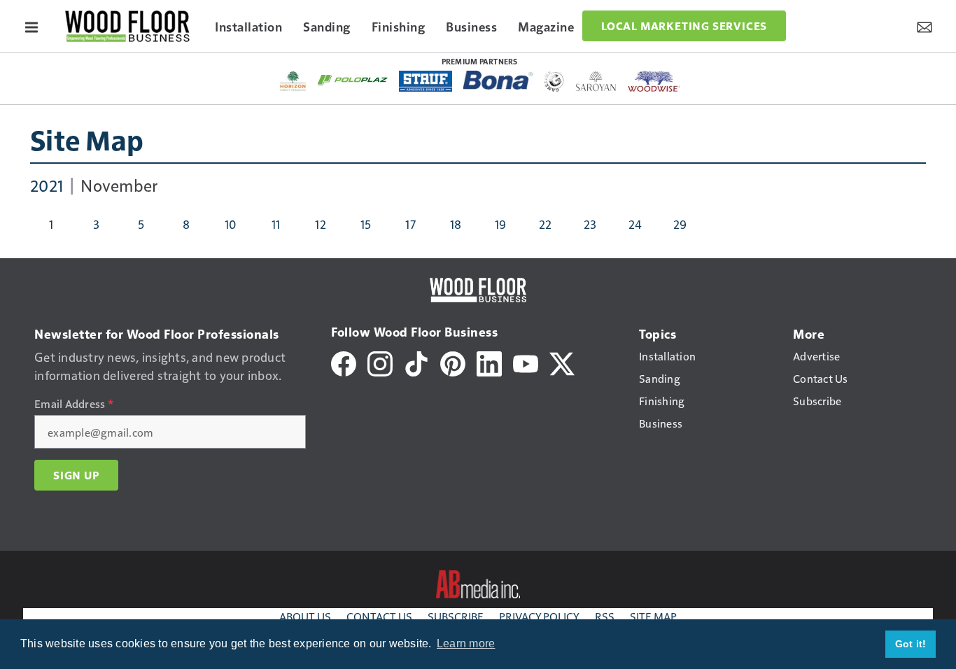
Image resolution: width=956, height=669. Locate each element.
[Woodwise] (654, 81)
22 (545, 224)
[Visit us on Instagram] (380, 362)
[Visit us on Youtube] (525, 362)
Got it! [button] (911, 643)
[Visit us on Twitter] (562, 362)
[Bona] (498, 80)
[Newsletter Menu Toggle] (924, 26)
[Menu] (31, 26)
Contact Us (379, 616)
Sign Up (76, 475)
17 (410, 224)
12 (320, 224)
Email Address (73, 403)
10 (231, 224)
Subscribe (456, 616)
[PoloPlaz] (353, 79)
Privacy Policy (539, 616)
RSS (604, 616)
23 (590, 224)
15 (366, 224)
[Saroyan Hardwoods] (596, 81)
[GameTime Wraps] (554, 81)
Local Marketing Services (684, 26)
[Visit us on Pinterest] (452, 362)
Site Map (86, 139)
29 (680, 224)
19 (501, 224)
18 (456, 224)
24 (635, 224)
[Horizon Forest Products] (293, 81)
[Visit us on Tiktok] (416, 362)
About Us (305, 616)
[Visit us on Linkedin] (489, 362)
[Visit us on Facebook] (343, 362)
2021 (46, 184)
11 (276, 224)
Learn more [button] (466, 643)
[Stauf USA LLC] (425, 81)
